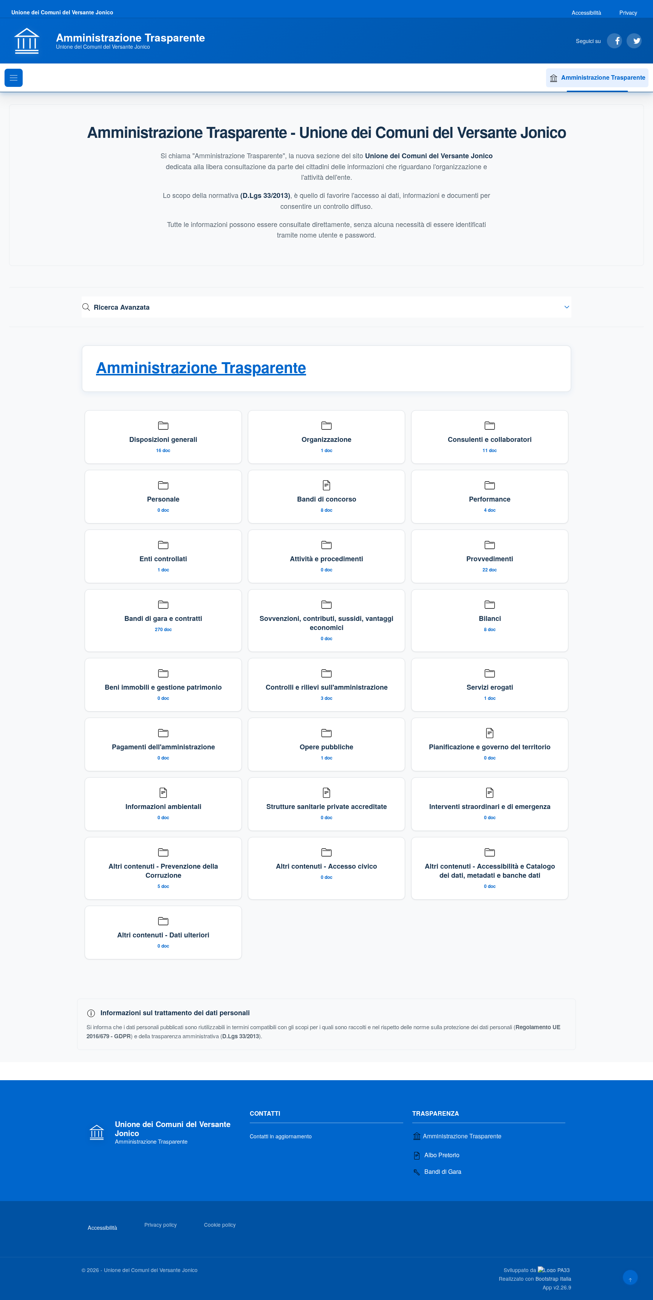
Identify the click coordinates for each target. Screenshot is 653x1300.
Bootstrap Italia (553, 1278)
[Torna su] (630, 1277)
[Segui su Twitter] (634, 40)
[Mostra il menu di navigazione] (14, 78)
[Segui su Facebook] (614, 40)
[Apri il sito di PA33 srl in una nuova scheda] (554, 1269)
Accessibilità (586, 12)
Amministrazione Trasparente (603, 77)
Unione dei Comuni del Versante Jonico (62, 12)
